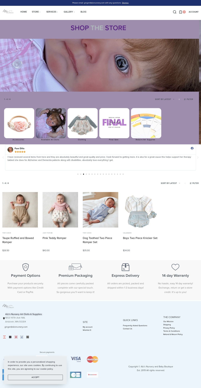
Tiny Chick (6, 233)
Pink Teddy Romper (54, 238)
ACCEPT (35, 377)
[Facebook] (22, 337)
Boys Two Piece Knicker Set (140, 238)
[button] (3, 157)
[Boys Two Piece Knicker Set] (140, 209)
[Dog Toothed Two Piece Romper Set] (100, 209)
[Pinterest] (16, 337)
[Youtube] (4, 337)
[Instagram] (27, 337)
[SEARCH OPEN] (174, 12)
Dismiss (125, 3)
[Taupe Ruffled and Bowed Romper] (20, 209)
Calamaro (127, 233)
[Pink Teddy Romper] (60, 209)
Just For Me (48, 233)
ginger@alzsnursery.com (16, 327)
